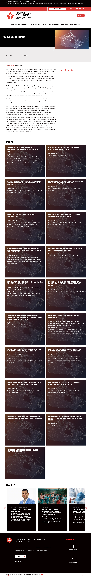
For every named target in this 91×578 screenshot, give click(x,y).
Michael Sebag (34, 161)
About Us (13, 24)
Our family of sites (57, 8)
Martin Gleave (52, 392)
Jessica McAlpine (19, 222)
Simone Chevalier (63, 291)
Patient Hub (63, 24)
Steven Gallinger (59, 224)
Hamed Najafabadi (71, 360)
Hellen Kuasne (18, 257)
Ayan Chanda (60, 329)
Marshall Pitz (20, 325)
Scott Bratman (60, 331)
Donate (81, 15)
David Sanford (61, 155)
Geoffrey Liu (69, 331)
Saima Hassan (28, 259)
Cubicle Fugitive (81, 575)
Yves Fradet (70, 390)
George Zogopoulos (70, 222)
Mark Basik (61, 188)
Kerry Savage (52, 360)
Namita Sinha (28, 325)
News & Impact (42, 24)
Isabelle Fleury (34, 157)
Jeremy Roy (10, 327)
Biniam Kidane (16, 295)
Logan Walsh (21, 293)
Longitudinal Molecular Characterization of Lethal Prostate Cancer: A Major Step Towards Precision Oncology (64, 283)
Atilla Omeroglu (34, 261)
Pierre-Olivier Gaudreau (30, 295)
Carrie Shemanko (12, 263)
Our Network (22, 24)
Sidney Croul (18, 327)
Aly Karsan (51, 155)
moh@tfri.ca (28, 541)
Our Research (32, 24)
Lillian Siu (38, 390)
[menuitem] (13, 24)
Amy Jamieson (29, 222)
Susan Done (10, 259)
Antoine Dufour (68, 329)
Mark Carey (10, 222)
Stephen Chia (69, 188)
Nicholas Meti (37, 259)
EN (70, 8)
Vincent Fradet (52, 390)
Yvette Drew (76, 256)
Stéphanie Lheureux (65, 258)
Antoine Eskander (53, 333)
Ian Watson (51, 356)
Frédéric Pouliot (73, 291)
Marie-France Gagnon (23, 157)
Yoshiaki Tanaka (25, 159)
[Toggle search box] (45, 8)
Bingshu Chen (56, 358)
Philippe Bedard (53, 188)
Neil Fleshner (79, 390)
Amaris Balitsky (24, 161)
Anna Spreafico (11, 390)
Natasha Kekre (16, 163)
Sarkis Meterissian (23, 261)
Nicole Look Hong (66, 358)
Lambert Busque (12, 157)
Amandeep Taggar (12, 226)
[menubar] (45, 24)
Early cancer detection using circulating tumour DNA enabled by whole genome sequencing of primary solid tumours (65, 418)
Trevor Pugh (51, 425)
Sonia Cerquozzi (31, 190)
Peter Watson (34, 257)
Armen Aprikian (52, 291)
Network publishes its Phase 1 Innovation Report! (21, 1)
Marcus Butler (69, 356)
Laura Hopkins (24, 226)
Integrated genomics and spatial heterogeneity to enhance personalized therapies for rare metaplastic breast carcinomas (24, 250)
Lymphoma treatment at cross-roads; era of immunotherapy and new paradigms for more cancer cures (23, 149)
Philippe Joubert (30, 293)
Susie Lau (10, 224)
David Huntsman (67, 256)
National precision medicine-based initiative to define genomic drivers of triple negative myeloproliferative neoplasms (24, 183)
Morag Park (10, 257)
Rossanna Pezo (61, 360)
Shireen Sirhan (17, 192)
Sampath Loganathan (77, 333)
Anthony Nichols (79, 331)
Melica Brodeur (17, 224)
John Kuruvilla (26, 163)
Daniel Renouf (60, 222)
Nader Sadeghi (63, 333)
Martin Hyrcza (78, 329)
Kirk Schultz (15, 161)
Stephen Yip (36, 325)
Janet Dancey (31, 360)
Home (7, 65)
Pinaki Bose (51, 329)
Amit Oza (25, 224)
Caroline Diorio (19, 259)
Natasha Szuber (11, 190)
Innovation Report (75, 24)
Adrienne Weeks (29, 327)
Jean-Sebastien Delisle (13, 159)
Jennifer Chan (11, 325)
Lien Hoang (37, 222)
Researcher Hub (53, 24)
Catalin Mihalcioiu (77, 358)
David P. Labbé (62, 390)
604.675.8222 (19, 541)
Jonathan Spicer (11, 293)
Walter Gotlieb (52, 258)
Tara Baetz (76, 356)
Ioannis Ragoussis (53, 362)
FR (72, 8)
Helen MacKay (33, 224)
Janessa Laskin (21, 360)
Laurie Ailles (58, 256)
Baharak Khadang (12, 261)
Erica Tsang (51, 222)
